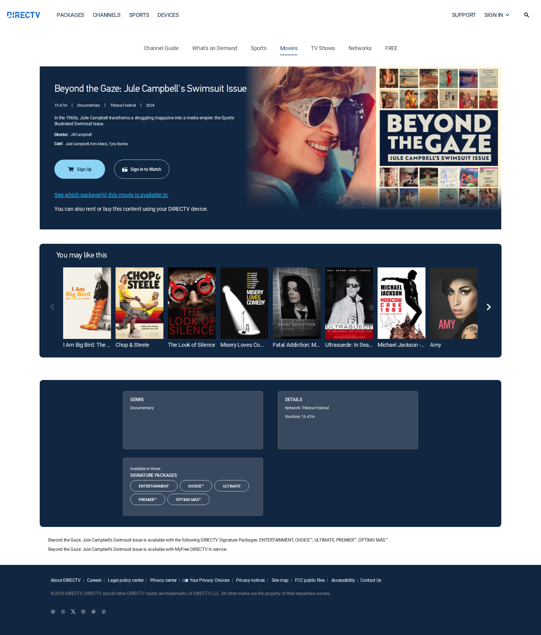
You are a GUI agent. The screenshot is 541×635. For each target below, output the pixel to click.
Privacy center (163, 580)
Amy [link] (435, 344)
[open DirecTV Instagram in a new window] (83, 611)
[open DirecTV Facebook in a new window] (63, 611)
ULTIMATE (231, 486)
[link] (87, 303)
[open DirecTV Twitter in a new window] (73, 611)
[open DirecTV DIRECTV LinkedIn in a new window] (53, 611)
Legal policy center (125, 580)
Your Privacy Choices (210, 580)
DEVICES (168, 15)
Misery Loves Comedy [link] (246, 344)
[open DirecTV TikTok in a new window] (103, 611)
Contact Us (370, 580)
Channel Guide (161, 48)
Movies (289, 48)
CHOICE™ (196, 486)
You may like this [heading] (81, 256)
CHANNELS (107, 15)
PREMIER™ (148, 499)
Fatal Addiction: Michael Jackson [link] (312, 344)
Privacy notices (250, 580)
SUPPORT (464, 15)
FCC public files (309, 580)
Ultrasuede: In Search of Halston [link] (363, 344)
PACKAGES (70, 15)
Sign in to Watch (145, 169)
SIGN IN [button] (493, 15)
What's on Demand (214, 48)
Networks (360, 48)
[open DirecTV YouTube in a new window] (93, 611)
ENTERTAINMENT (154, 486)
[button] (526, 15)
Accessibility (342, 580)
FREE (391, 48)
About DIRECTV (66, 580)
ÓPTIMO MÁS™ (188, 499)
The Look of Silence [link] (191, 344)
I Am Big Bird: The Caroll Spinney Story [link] (109, 344)
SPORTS (139, 15)
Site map (279, 580)
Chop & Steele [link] (132, 344)
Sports (259, 48)
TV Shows (323, 48)
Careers (93, 580)
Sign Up (84, 169)
